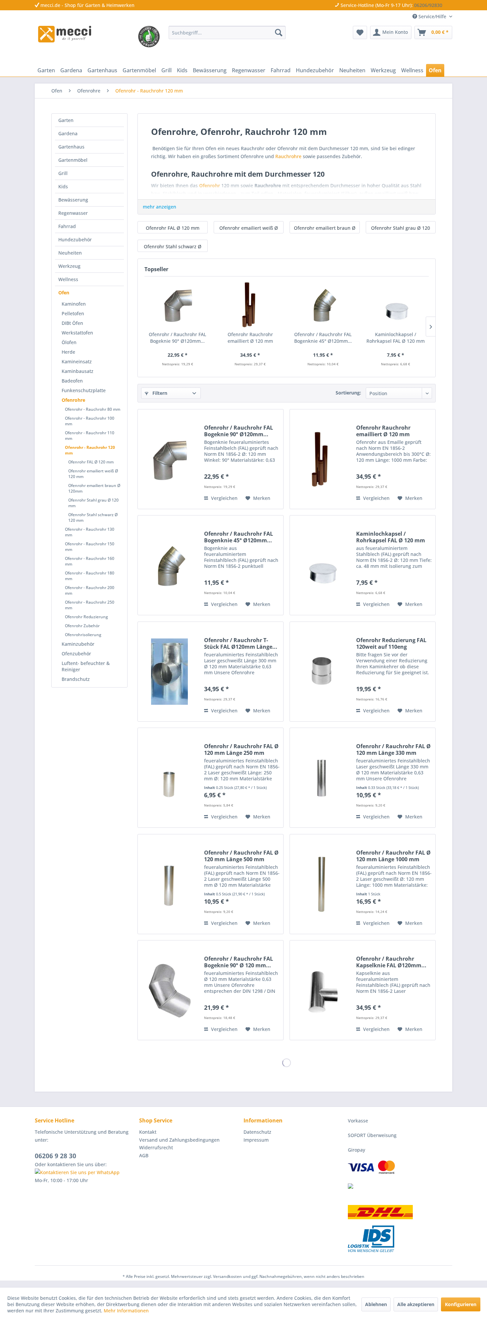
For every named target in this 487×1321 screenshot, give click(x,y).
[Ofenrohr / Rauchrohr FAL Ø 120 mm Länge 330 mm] (321, 778)
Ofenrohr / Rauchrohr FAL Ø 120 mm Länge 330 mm (393, 749)
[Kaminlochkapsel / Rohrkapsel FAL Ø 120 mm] (395, 304)
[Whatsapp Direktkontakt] (85, 1172)
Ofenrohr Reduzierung (86, 617)
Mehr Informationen (126, 1310)
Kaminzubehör (78, 644)
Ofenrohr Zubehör (82, 626)
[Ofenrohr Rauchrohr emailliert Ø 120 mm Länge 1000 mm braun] (250, 304)
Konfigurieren (460, 1304)
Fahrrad (67, 226)
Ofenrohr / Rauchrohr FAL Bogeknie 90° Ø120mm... (177, 337)
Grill (63, 173)
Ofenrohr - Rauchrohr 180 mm (89, 575)
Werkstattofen (77, 333)
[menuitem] (227, 32)
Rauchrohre (288, 156)
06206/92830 (428, 5)
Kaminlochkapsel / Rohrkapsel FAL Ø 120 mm (395, 337)
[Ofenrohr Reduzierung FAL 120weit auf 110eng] (321, 672)
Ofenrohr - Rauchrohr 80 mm (92, 409)
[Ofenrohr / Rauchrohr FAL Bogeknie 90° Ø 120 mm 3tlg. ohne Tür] (169, 990)
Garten (66, 120)
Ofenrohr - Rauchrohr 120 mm (90, 450)
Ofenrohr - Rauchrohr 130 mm (89, 532)
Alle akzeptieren (415, 1304)
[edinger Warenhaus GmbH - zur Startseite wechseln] (64, 34)
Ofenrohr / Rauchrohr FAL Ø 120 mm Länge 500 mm (241, 856)
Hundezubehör (75, 239)
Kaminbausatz (77, 371)
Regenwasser (73, 213)
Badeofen (72, 381)
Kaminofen (74, 304)
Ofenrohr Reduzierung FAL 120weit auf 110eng (391, 643)
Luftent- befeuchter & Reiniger (86, 666)
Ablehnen (376, 1304)
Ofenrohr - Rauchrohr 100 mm (89, 421)
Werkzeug (69, 266)
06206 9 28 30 (55, 1156)
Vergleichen (224, 498)
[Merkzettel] (360, 32)
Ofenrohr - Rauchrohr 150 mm (89, 546)
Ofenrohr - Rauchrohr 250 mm (89, 605)
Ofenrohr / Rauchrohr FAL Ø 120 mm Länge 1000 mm (393, 856)
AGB (143, 1155)
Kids (63, 186)
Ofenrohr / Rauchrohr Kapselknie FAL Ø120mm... (391, 962)
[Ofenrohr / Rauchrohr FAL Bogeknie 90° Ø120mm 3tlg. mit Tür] (177, 304)
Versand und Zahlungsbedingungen (179, 1140)
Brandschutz (76, 679)
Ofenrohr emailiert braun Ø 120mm (94, 488)
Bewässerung (73, 200)
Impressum (256, 1140)
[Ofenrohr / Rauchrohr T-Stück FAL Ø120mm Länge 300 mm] (169, 672)
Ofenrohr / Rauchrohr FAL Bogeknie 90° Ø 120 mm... (238, 962)
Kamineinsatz (77, 361)
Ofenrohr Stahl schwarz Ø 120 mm (93, 517)
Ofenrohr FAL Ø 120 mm (91, 462)
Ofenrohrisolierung (83, 634)
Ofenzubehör (76, 653)
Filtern (159, 393)
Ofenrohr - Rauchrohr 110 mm (89, 435)
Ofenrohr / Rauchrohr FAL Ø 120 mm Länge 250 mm (241, 749)
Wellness (68, 279)
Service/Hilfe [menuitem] (432, 16)
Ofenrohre (73, 400)
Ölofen (69, 342)
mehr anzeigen (159, 207)
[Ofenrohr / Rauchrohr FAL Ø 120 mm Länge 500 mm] (169, 884)
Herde (68, 352)
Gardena (68, 133)
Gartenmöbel (72, 160)
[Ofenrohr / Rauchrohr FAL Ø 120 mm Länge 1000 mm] (321, 884)
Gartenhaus (71, 147)
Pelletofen (73, 313)
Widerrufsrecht (156, 1147)
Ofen (63, 292)
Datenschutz (257, 1132)
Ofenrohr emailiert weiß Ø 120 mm (93, 473)
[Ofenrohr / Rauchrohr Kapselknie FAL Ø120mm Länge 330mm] (321, 990)
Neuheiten (70, 253)
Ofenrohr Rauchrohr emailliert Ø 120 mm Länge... (250, 337)
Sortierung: (348, 393)
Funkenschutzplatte (84, 390)
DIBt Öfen (72, 323)
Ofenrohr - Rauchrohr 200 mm (89, 590)
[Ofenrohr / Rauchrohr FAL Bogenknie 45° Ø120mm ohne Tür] (323, 304)
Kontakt (147, 1132)
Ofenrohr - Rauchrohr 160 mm (89, 561)
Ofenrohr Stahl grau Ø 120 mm (93, 503)
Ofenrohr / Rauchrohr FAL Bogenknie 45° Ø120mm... (323, 337)
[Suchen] (279, 32)
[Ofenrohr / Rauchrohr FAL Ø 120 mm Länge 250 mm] (169, 778)
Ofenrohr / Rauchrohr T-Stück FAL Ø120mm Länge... (240, 643)
